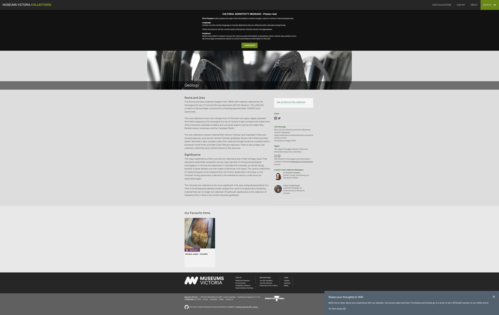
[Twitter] (279, 119)
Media (286, 285)
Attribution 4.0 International (301, 162)
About (474, 5)
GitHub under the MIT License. (247, 307)
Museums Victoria (27, 5)
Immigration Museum (242, 285)
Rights (221, 299)
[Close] (494, 297)
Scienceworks (240, 283)
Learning (287, 283)
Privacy (205, 299)
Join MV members (266, 280)
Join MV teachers (266, 283)
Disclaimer (213, 299)
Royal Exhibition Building (244, 288)
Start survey (337, 309)
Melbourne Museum (242, 280)
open (289, 149)
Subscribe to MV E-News (268, 285)
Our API (461, 5)
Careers (287, 280)
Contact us (229, 299)
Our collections (441, 5)
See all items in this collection (291, 102)
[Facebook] (275, 119)
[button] (490, 5)
